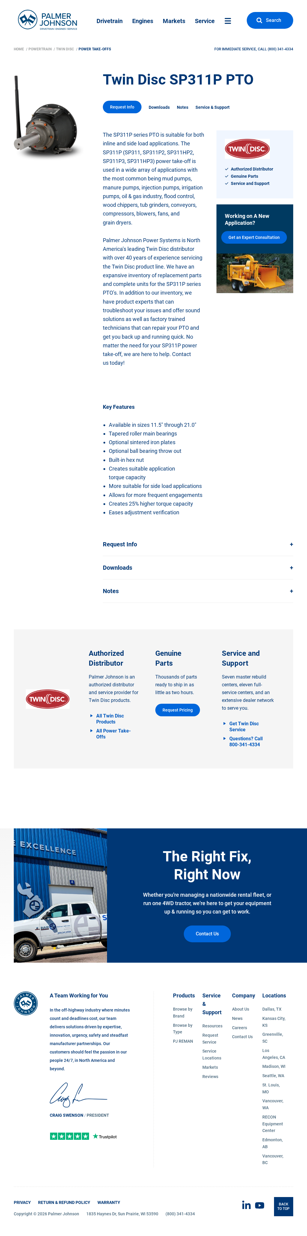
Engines (142, 21)
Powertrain (40, 49)
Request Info (122, 107)
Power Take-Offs (95, 49)
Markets (174, 21)
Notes (182, 107)
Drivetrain (110, 21)
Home (19, 49)
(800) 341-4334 (280, 49)
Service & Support (212, 107)
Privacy (22, 1202)
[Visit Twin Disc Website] (48, 699)
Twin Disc (65, 49)
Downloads (159, 107)
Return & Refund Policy (64, 1202)
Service (205, 21)
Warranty (108, 1202)
